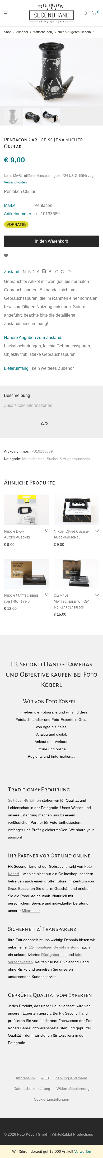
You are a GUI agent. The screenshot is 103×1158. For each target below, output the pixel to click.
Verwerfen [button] (82, 1151)
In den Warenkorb (51, 241)
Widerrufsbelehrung (73, 1088)
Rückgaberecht (54, 954)
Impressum (25, 1078)
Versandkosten (15, 182)
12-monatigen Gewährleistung (54, 947)
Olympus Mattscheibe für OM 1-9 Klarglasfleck (72, 601)
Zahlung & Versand (71, 1078)
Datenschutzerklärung (31, 1088)
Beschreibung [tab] (17, 395)
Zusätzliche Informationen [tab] (28, 405)
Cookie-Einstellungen (51, 1099)
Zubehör (22, 32)
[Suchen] (85, 13)
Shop (8, 32)
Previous (5, 72)
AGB (45, 1078)
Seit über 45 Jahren (24, 800)
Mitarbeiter (31, 911)
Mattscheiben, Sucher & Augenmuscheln (62, 32)
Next (98, 72)
